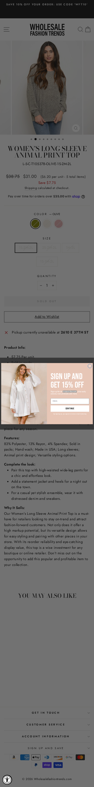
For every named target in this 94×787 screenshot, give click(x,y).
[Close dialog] (90, 366)
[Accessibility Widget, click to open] (7, 780)
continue (70, 408)
